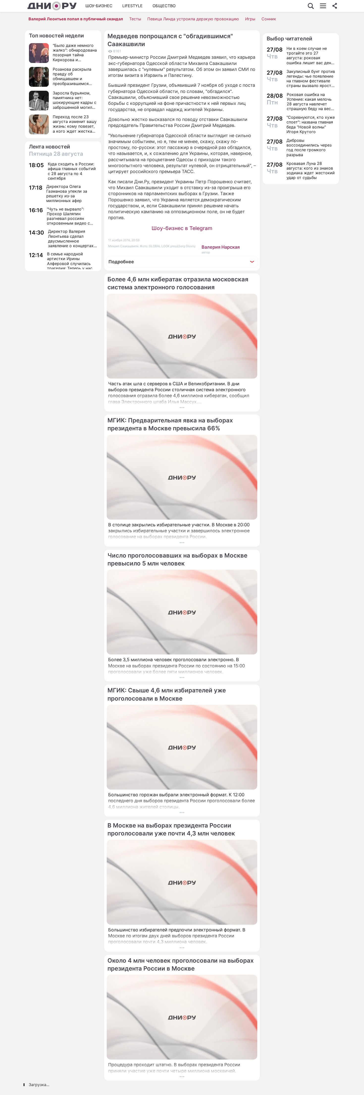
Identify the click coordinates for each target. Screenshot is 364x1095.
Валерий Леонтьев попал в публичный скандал (75, 18)
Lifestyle (132, 5)
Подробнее (121, 261)
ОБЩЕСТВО (164, 5)
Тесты (135, 18)
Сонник (268, 18)
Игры (250, 18)
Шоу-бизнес (98, 5)
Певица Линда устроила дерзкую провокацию (193, 18)
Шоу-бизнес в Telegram (182, 228)
